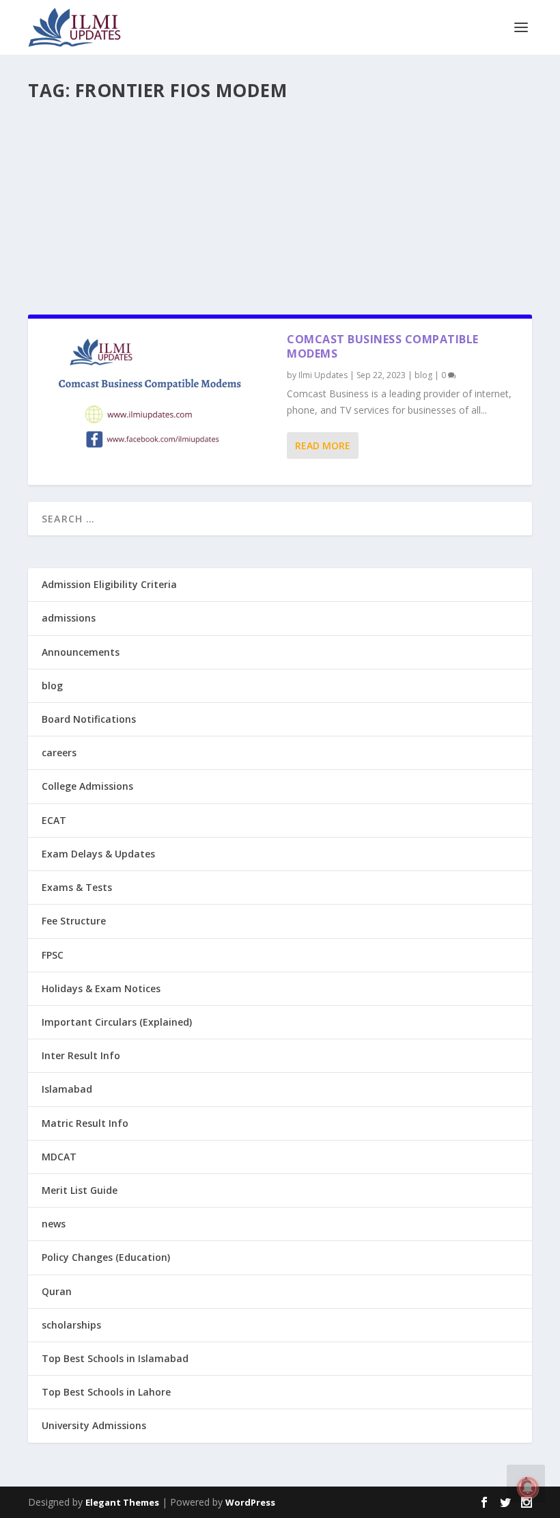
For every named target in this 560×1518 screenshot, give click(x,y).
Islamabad (67, 1088)
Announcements (81, 651)
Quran (57, 1291)
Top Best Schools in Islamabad (115, 1358)
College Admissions (87, 786)
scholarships (71, 1324)
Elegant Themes (122, 1502)
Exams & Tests (77, 887)
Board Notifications (89, 719)
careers (59, 752)
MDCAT (59, 1156)
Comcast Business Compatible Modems (383, 346)
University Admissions (94, 1425)
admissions (69, 617)
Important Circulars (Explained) (117, 1021)
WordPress (250, 1502)
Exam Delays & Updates (98, 853)
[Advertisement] (280, 202)
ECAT (54, 820)
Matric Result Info (85, 1123)
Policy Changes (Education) (106, 1257)
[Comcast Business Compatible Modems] (157, 401)
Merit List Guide (79, 1190)
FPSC (53, 954)
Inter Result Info (81, 1055)
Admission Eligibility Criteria (109, 584)
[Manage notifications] (528, 1488)
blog (423, 375)
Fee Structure (74, 920)
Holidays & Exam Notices (101, 988)
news (54, 1223)
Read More (322, 445)
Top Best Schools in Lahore (106, 1391)
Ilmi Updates (323, 375)
